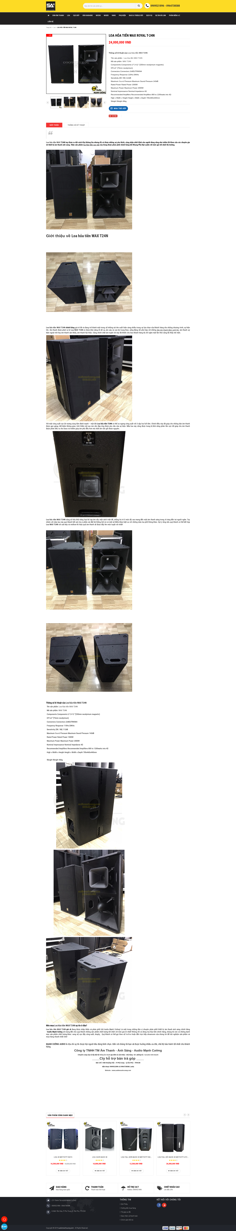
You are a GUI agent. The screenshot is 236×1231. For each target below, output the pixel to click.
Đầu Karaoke (88, 15)
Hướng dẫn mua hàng (128, 1208)
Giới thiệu (54, 125)
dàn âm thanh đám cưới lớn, (168, 330)
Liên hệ (50, 22)
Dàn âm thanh (58, 15)
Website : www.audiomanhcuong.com (118, 1070)
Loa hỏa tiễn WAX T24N (138, 53)
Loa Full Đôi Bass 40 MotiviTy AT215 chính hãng (137, 1157)
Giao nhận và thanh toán (129, 1216)
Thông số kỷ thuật (76, 125)
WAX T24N (127, 61)
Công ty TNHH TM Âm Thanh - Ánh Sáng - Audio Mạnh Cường (118, 1050)
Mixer (106, 15)
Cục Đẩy (76, 15)
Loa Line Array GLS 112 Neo (173, 1157)
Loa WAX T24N (77, 330)
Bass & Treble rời (136, 15)
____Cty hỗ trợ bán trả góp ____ (118, 1058)
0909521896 (157, 5)
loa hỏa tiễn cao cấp (91, 145)
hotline (128, 1034)
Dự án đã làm (160, 15)
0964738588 (173, 5)
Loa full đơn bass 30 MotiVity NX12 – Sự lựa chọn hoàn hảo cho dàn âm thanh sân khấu (100, 1157)
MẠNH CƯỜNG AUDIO (55, 1044)
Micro (98, 15)
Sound (121, 81)
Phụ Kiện (122, 15)
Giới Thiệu (124, 1204)
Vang (114, 15)
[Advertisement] (118, 1094)
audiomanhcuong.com (66, 1228)
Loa (68, 15)
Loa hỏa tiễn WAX (53, 142)
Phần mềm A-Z (174, 15)
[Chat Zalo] (4, 1227)
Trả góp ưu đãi (126, 1212)
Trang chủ (48, 27)
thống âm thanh (105, 1055)
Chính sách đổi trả (127, 1220)
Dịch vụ (149, 15)
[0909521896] (4, 1219)
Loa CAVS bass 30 (63, 1157)
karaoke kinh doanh (151, 1055)
